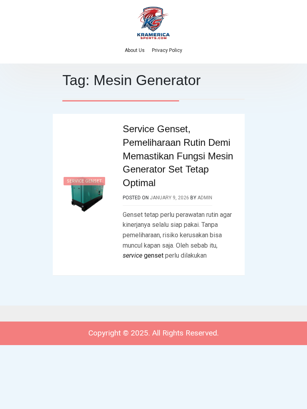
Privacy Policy (167, 50)
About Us (135, 50)
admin (204, 198)
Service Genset (84, 181)
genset (143, 255)
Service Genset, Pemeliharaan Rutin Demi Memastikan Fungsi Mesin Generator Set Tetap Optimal (178, 155)
